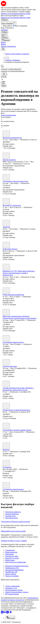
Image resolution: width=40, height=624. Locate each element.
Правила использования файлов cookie (15, 17)
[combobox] (11, 69)
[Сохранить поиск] (3, 83)
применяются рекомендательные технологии (19, 599)
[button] (3, 42)
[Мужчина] (6, 134)
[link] (4, 37)
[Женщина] (6, 245)
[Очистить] (4, 74)
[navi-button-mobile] (3, 49)
